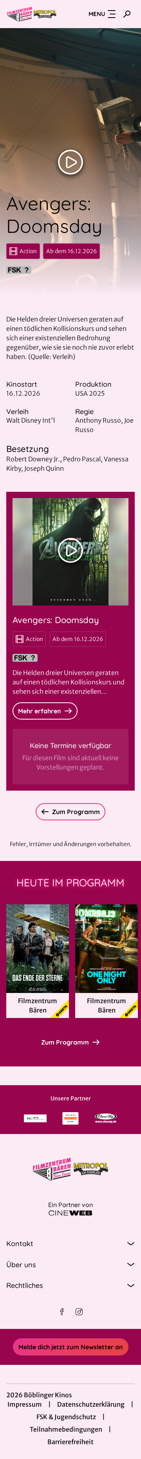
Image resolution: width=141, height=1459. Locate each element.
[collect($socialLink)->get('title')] (62, 1312)
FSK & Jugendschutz (66, 1417)
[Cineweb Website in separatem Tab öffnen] (70, 1213)
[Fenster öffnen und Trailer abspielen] (70, 162)
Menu (97, 14)
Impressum (24, 1404)
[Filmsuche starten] (127, 14)
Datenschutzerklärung (91, 1404)
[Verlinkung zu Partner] (35, 1118)
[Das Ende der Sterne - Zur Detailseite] (37, 948)
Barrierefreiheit (70, 1442)
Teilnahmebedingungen (66, 1429)
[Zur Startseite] (31, 14)
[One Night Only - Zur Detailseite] (106, 948)
